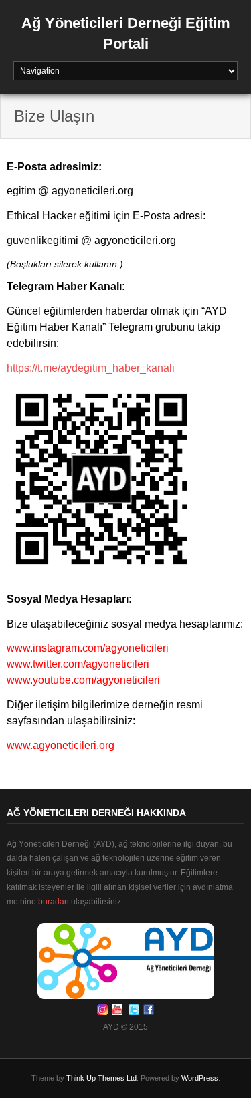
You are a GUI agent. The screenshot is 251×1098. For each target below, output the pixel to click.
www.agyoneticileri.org (60, 745)
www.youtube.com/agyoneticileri (83, 680)
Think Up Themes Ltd (101, 1078)
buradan (53, 901)
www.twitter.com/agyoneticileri (78, 664)
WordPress (199, 1078)
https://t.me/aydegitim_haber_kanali (91, 368)
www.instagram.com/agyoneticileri (88, 648)
